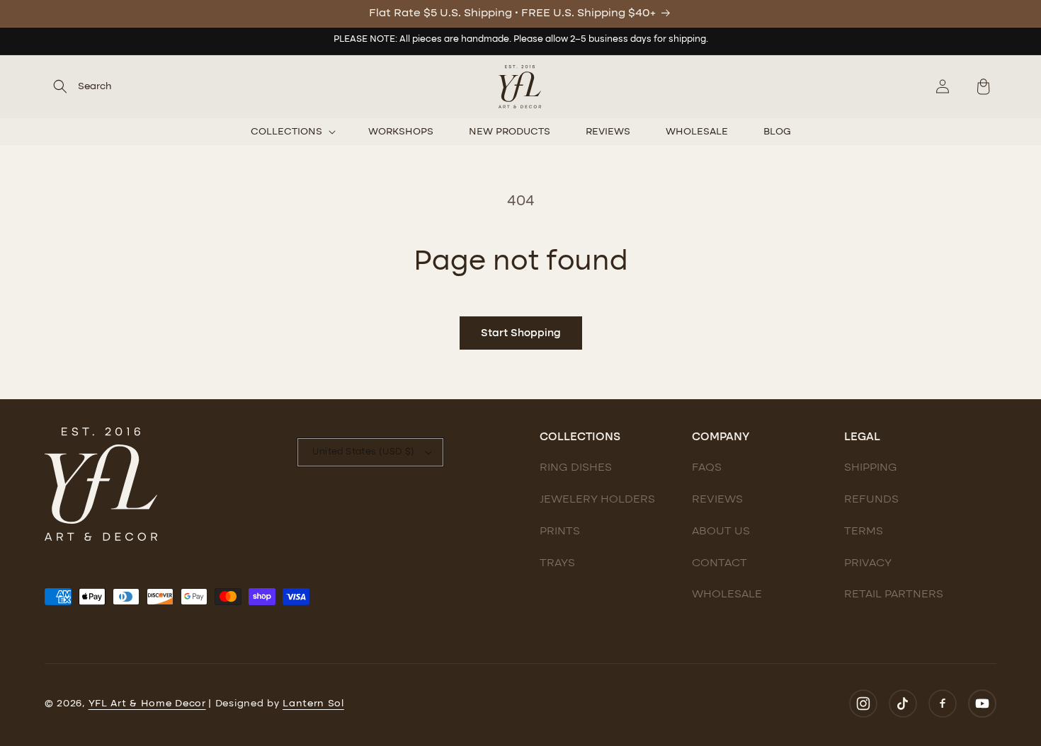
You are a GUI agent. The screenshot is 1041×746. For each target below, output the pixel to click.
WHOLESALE (727, 594)
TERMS (863, 531)
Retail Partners (893, 594)
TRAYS (557, 563)
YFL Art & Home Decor (147, 703)
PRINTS (560, 531)
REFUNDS (871, 499)
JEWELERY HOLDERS (597, 499)
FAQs (707, 468)
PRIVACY (868, 563)
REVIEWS (717, 499)
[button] (78, 86)
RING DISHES (576, 468)
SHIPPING (870, 468)
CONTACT (719, 563)
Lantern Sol (313, 703)
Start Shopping (521, 333)
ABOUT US (721, 531)
